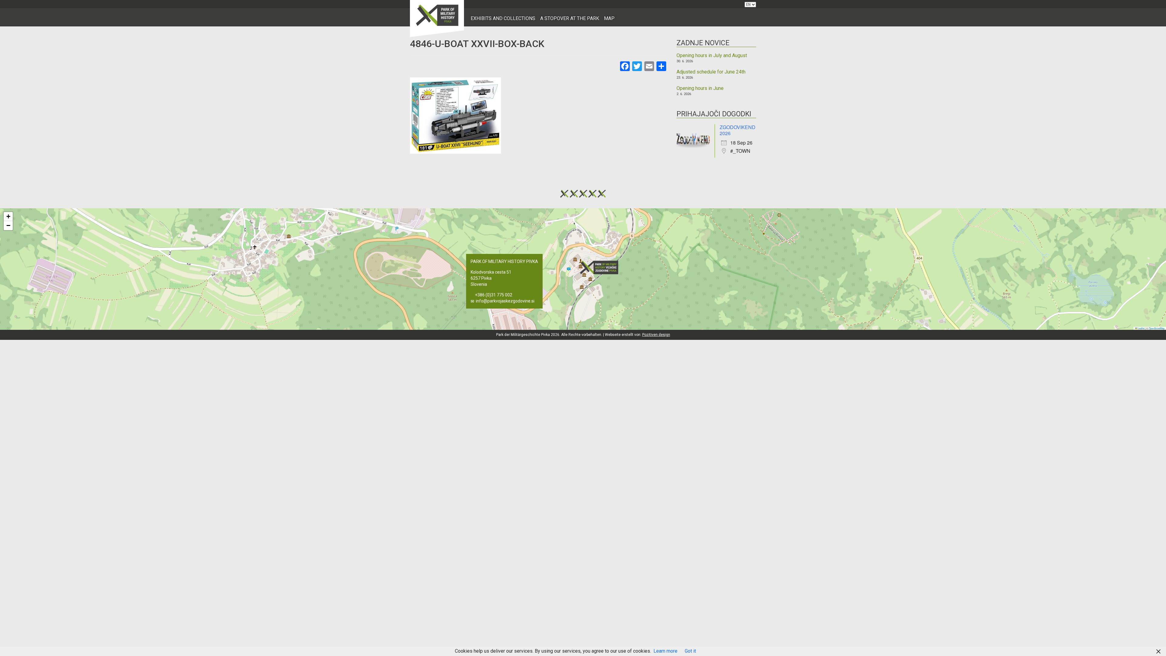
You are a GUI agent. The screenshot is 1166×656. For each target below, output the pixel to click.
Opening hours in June (700, 88)
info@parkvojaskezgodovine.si (505, 301)
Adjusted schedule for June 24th (711, 72)
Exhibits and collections (503, 18)
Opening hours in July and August (712, 55)
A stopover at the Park (569, 18)
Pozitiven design (656, 335)
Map (609, 18)
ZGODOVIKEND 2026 (737, 130)
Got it (690, 651)
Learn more (665, 651)
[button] (601, 267)
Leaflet (1140, 328)
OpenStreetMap (1156, 328)
